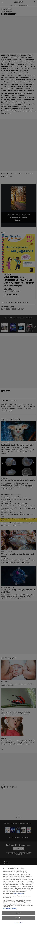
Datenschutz (16, 893)
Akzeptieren (18, 913)
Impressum (21, 893)
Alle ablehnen (18, 918)
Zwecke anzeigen (18, 922)
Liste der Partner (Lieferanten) (9, 908)
